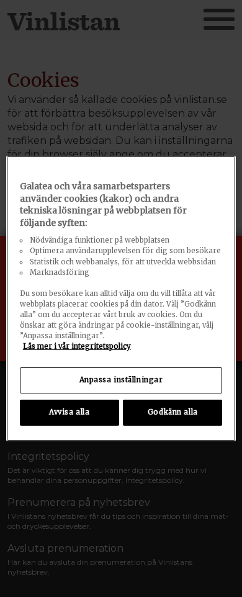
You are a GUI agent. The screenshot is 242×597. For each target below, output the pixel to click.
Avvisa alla (69, 412)
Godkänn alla (173, 412)
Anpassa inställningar (121, 379)
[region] (121, 298)
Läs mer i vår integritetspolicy (77, 346)
